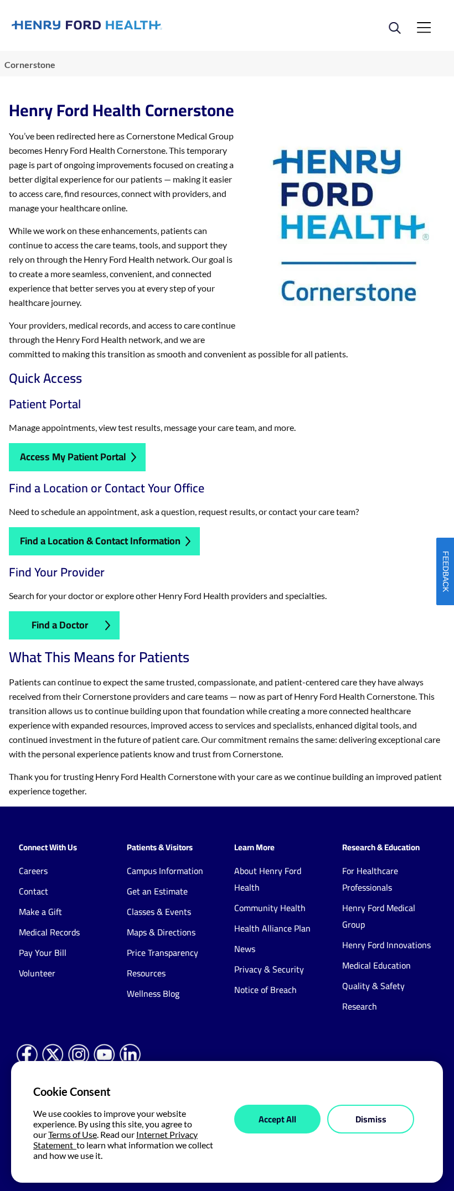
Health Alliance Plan (272, 928)
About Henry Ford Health (267, 879)
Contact (33, 891)
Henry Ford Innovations (386, 945)
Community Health (270, 907)
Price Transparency (162, 952)
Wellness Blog (153, 993)
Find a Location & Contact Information (100, 541)
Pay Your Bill (42, 952)
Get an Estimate (157, 891)
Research (359, 1006)
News (244, 948)
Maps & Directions (161, 932)
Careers (33, 870)
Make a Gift (40, 911)
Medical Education (376, 965)
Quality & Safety (373, 985)
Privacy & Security (269, 969)
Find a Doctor (60, 625)
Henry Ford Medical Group (378, 916)
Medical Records (49, 932)
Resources (146, 973)
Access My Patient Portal (73, 457)
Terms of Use (72, 1134)
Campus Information (165, 870)
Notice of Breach (265, 989)
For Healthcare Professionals (370, 879)
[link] (119, 24)
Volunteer (37, 973)
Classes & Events (159, 911)
